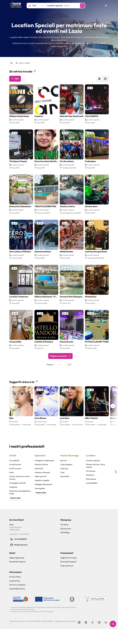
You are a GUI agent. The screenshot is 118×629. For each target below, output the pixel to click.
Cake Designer (66, 464)
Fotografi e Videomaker (44, 460)
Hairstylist (39, 468)
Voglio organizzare (16, 558)
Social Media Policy (17, 589)
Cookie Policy (14, 581)
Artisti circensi (15, 468)
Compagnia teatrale (17, 483)
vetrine (21, 63)
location (27, 63)
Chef (62, 472)
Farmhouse (90, 471)
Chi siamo (64, 524)
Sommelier (64, 476)
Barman (63, 460)
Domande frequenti (17, 561)
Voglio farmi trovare (68, 558)
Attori (11, 472)
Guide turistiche (41, 464)
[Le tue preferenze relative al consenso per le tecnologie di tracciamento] (116, 472)
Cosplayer (13, 487)
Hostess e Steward (42, 472)
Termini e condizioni (17, 585)
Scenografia (40, 488)
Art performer (15, 464)
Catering (64, 468)
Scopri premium (66, 566)
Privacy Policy (15, 577)
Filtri (17, 78)
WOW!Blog (64, 532)
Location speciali (93, 460)
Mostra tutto (15, 498)
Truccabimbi (14, 460)
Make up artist (40, 476)
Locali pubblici (92, 483)
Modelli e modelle (42, 480)
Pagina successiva (58, 356)
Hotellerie (90, 475)
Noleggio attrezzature (43, 484)
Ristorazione (91, 479)
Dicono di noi (65, 528)
